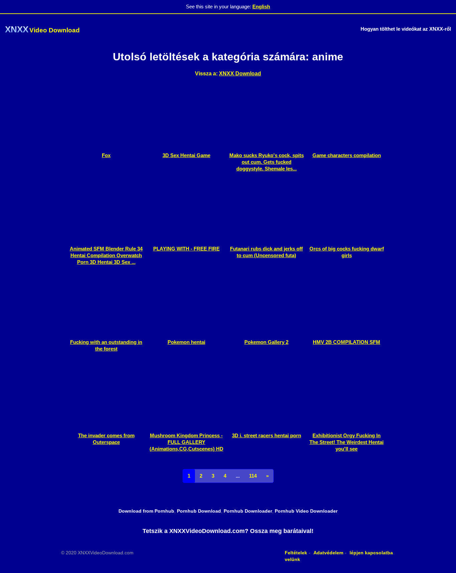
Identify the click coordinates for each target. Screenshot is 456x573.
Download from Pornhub (146, 511)
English (261, 6)
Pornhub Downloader (248, 511)
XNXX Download (240, 73)
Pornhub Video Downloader (306, 511)
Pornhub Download (199, 511)
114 (253, 476)
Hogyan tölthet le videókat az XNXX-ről (406, 29)
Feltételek (296, 552)
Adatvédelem (328, 552)
